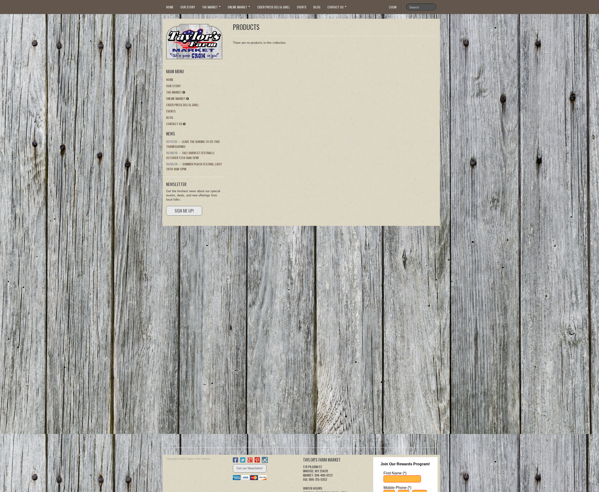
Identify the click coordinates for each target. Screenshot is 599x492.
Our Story (187, 6)
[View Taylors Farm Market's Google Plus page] (250, 460)
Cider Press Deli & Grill (273, 6)
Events (301, 6)
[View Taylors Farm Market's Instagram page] (265, 460)
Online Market (238, 6)
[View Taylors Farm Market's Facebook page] (235, 460)
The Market (210, 6)
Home (169, 6)
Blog (316, 6)
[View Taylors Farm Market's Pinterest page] (257, 460)
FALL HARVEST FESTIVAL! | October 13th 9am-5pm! (190, 155)
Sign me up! (184, 211)
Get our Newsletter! (250, 468)
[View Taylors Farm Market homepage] (196, 40)
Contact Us (335, 6)
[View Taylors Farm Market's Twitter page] (242, 460)
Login (392, 6)
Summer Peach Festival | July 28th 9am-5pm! (194, 166)
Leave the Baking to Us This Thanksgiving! (193, 144)
